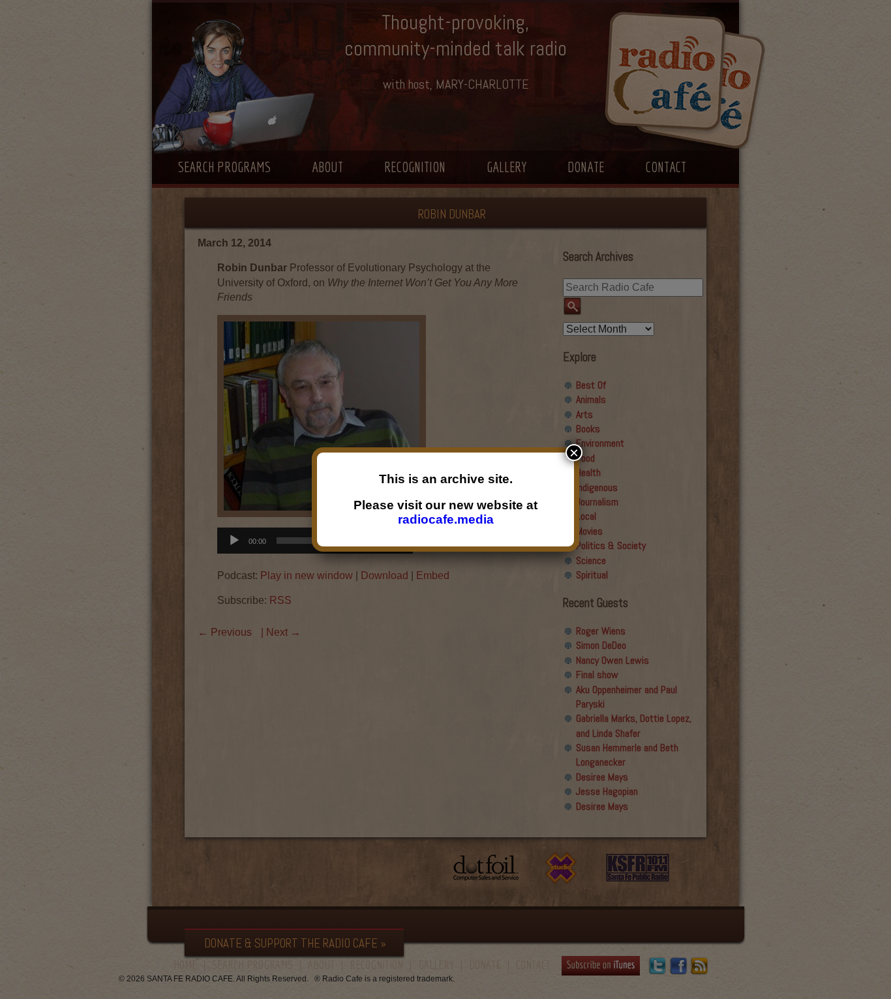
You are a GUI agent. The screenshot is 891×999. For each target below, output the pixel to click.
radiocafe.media (446, 519)
